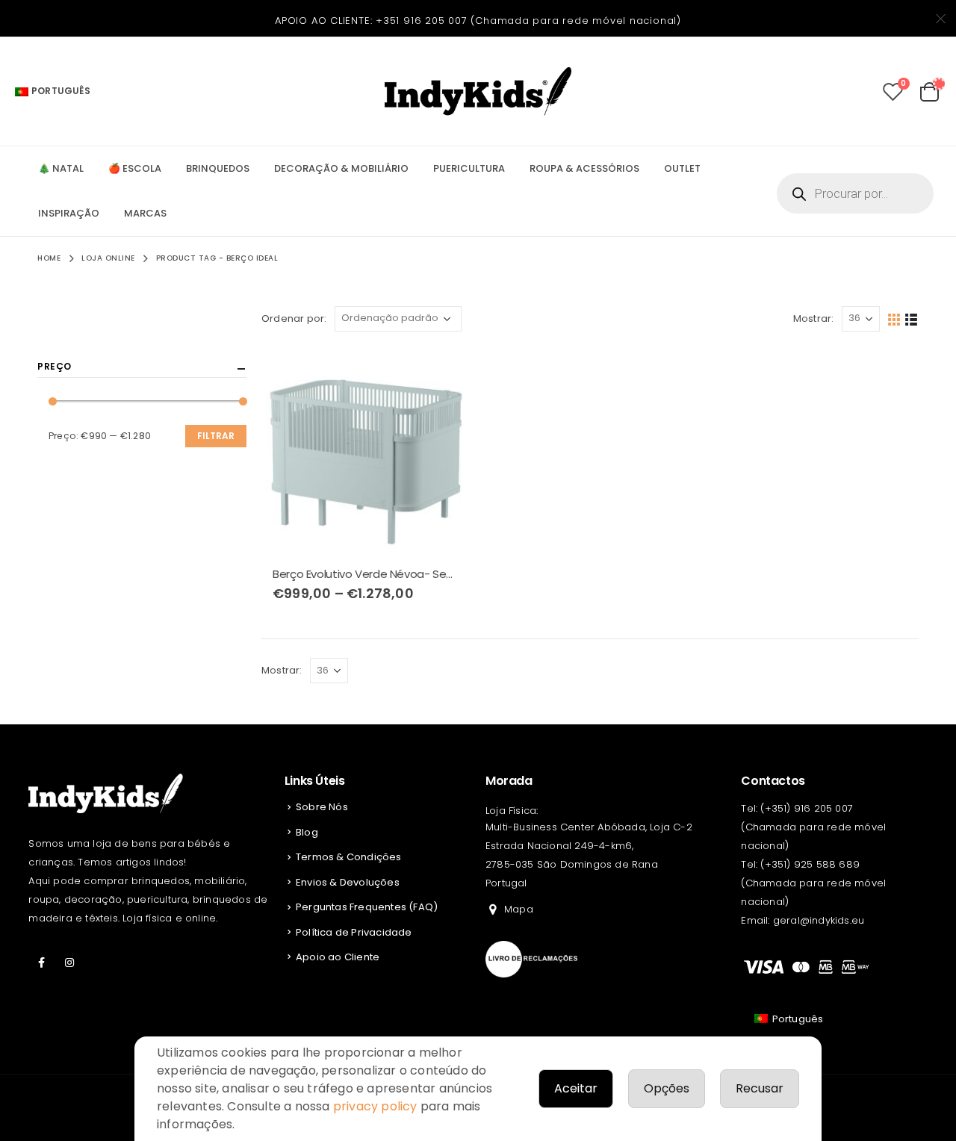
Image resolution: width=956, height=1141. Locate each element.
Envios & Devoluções (348, 882)
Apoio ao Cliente (337, 957)
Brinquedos (217, 168)
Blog (307, 832)
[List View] (911, 318)
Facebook (41, 962)
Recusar (759, 1088)
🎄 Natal (61, 168)
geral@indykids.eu (818, 920)
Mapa (518, 909)
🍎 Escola (134, 168)
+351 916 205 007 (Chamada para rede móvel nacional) (528, 20)
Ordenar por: (293, 318)
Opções (666, 1088)
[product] (366, 451)
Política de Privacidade (354, 932)
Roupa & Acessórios (584, 168)
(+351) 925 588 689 (810, 864)
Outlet (682, 168)
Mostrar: (813, 318)
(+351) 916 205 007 (806, 808)
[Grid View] (894, 318)
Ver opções (445, 371)
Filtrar (216, 435)
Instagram (70, 962)
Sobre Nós (322, 807)
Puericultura (469, 168)
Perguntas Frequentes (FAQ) (367, 907)
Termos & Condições (349, 857)
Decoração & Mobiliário (341, 168)
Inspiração (68, 213)
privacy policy (375, 1106)
